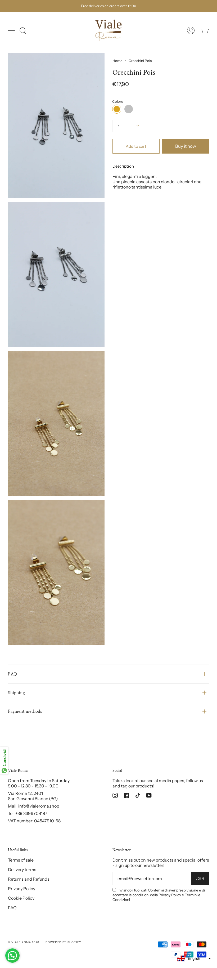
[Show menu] (12, 30)
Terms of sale (21, 860)
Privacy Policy (21, 888)
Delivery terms (22, 869)
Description (123, 166)
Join (200, 878)
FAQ (12, 674)
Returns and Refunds (28, 879)
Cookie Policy (21, 898)
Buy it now (185, 146)
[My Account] (191, 30)
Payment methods (25, 711)
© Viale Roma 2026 (23, 942)
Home (117, 61)
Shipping (16, 693)
